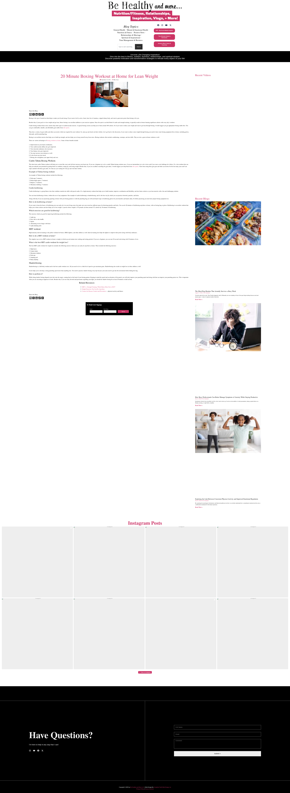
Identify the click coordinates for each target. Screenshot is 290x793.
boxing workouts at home (54, 140)
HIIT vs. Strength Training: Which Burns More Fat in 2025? (98, 287)
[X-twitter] (42, 751)
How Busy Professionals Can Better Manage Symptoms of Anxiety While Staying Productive (226, 397)
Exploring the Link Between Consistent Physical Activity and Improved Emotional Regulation (226, 499)
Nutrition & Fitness (124, 32)
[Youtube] (34, 751)
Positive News (139, 32)
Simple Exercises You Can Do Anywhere (93, 289)
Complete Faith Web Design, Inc (162, 787)
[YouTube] (166, 25)
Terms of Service (149, 789)
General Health (119, 30)
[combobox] (126, 46)
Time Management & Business (131, 40)
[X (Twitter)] (170, 25)
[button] (37, 562)
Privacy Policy (140, 789)
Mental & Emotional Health (137, 30)
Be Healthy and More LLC (137, 787)
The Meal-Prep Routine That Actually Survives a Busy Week (215, 291)
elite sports (66, 128)
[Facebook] (158, 25)
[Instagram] (162, 25)
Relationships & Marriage (131, 35)
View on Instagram (146, 672)
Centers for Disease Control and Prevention (94, 291)
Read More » (199, 299)
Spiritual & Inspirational (131, 37)
